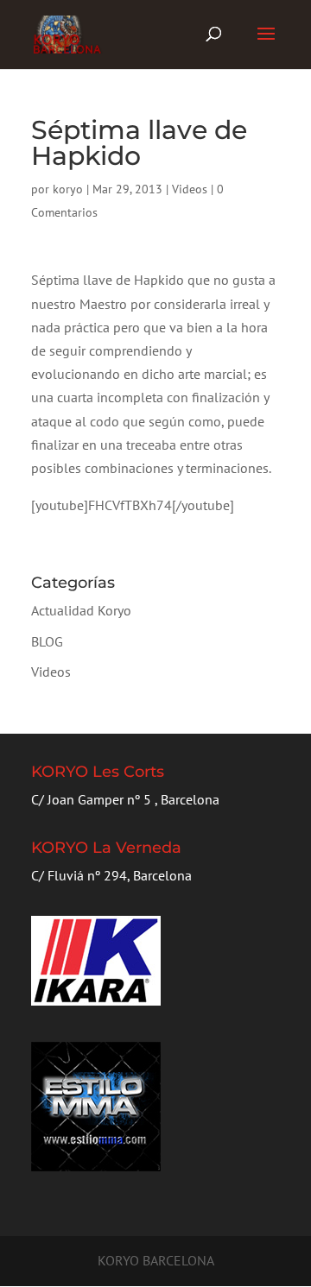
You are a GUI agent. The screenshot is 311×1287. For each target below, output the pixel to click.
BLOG (47, 641)
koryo (68, 189)
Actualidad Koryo (81, 610)
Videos (189, 189)
